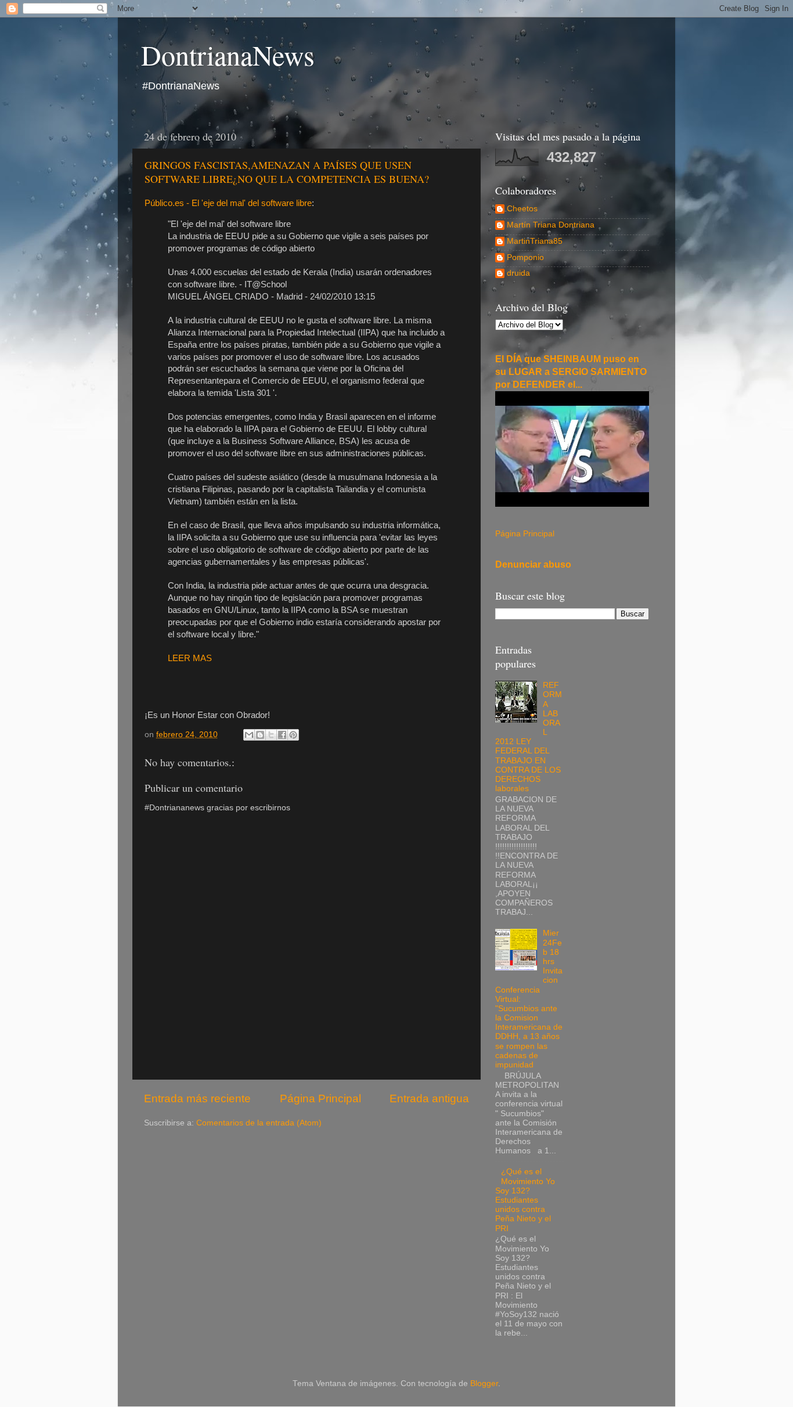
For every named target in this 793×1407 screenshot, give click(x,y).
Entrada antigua (429, 1098)
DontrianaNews (228, 54)
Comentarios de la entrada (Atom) (259, 1123)
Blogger (484, 1383)
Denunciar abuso (533, 564)
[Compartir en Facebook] (282, 735)
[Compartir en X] (271, 735)
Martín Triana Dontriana (550, 225)
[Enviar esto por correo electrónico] (249, 735)
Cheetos (522, 208)
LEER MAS (190, 658)
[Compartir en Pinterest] (293, 735)
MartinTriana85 (535, 241)
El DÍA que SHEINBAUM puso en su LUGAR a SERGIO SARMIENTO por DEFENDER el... (571, 371)
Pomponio (525, 257)
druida (518, 273)
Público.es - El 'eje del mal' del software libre (228, 203)
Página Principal (320, 1098)
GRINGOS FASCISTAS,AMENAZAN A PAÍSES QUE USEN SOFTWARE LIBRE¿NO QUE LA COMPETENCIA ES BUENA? (287, 172)
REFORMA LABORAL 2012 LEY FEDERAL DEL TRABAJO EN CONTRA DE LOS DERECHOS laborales (528, 737)
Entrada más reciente (197, 1098)
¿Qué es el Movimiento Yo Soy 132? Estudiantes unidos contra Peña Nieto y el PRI (525, 1199)
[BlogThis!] (260, 735)
